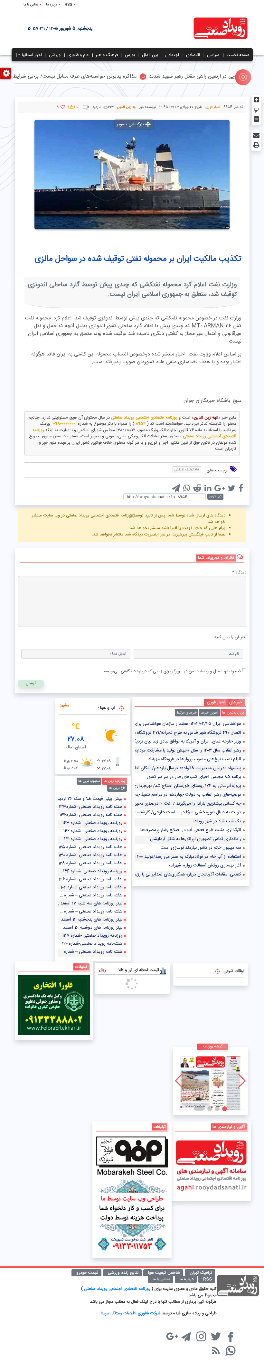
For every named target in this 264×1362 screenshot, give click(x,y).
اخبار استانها (32, 55)
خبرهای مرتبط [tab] (186, 713)
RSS (68, 5)
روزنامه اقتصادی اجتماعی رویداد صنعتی (118, 1288)
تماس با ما (31, 5)
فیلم (199, 66)
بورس (130, 55)
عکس (184, 66)
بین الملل (150, 55)
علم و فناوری (78, 55)
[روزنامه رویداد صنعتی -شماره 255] (210, 1081)
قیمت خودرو (87, 1272)
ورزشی (55, 55)
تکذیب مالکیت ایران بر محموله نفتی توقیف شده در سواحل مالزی (138, 259)
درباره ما (51, 5)
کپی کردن (215, 496)
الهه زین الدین (127, 107)
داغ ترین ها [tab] (117, 788)
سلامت (216, 66)
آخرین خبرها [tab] (209, 713)
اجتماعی (172, 55)
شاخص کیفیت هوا (164, 1272)
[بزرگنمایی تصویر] (132, 174)
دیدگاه (239, 573)
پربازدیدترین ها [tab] (233, 713)
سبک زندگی (239, 66)
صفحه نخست (238, 55)
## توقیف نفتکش (186, 469)
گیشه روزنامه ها (159, 66)
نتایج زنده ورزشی (123, 1272)
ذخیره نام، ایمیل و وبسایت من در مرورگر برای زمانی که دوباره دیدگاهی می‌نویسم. (171, 671)
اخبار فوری (212, 107)
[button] (221, 1108)
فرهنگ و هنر (107, 55)
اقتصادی (193, 55)
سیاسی (213, 55)
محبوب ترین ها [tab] (89, 781)
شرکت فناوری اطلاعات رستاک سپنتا (131, 1313)
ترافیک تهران (201, 1272)
